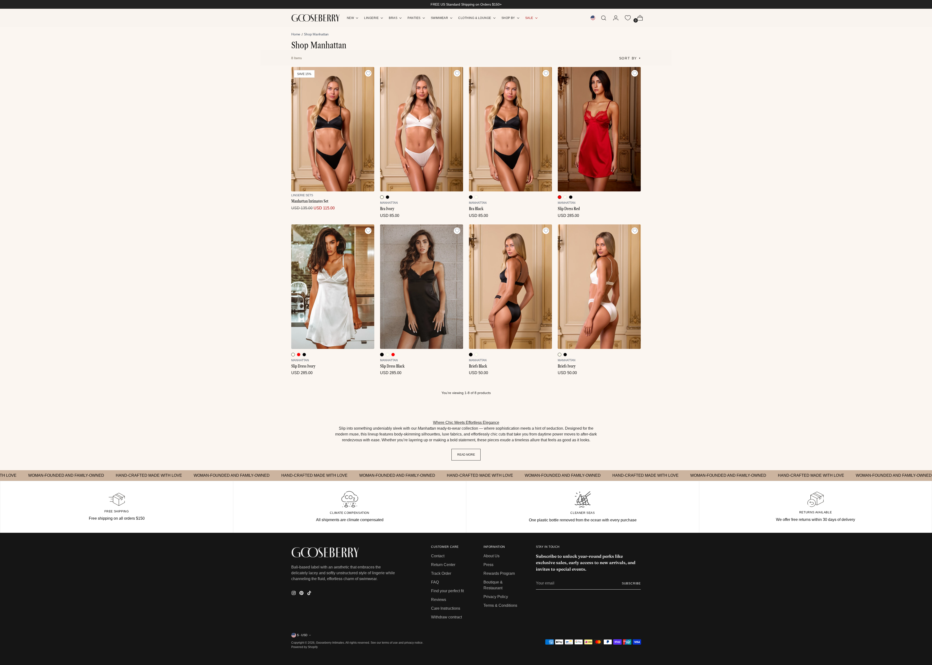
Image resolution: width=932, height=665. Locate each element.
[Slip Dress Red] (599, 129)
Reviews (438, 600)
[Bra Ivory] (421, 129)
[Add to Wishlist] (368, 73)
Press (488, 565)
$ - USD (302, 635)
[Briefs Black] (510, 286)
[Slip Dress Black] (421, 286)
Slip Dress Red (569, 208)
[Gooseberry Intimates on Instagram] (294, 594)
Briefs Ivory (566, 366)
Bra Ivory (387, 208)
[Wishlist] (628, 18)
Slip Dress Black (392, 366)
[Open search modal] (603, 18)
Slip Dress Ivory (303, 366)
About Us (491, 556)
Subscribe (631, 583)
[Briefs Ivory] (599, 286)
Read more (466, 454)
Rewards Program (499, 573)
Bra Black (476, 208)
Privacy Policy (495, 597)
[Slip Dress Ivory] (332, 286)
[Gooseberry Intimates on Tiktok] (310, 594)
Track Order (441, 573)
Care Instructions (445, 608)
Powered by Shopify (304, 647)
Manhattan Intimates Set (309, 201)
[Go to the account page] (614, 18)
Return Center (443, 565)
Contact (437, 556)
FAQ (435, 582)
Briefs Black (478, 366)
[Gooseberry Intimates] (315, 18)
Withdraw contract (446, 617)
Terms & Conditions (500, 605)
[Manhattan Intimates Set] (332, 129)
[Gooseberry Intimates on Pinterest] (302, 594)
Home (295, 34)
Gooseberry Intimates (330, 642)
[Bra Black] (510, 129)
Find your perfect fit (447, 591)
